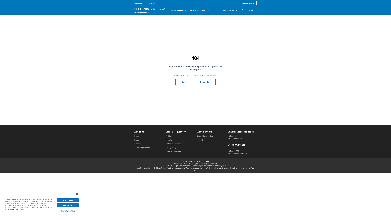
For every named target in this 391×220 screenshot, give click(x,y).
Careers (137, 144)
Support (211, 10)
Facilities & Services (197, 10)
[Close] (77, 194)
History (137, 136)
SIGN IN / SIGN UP (248, 3)
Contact (200, 140)
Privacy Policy (170, 148)
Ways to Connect (177, 10)
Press (136, 140)
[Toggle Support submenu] (216, 10)
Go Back (185, 82)
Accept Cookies (68, 200)
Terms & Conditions (173, 151)
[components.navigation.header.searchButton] (243, 10)
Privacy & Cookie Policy (16, 209)
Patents (168, 140)
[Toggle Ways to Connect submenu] (185, 10)
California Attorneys (173, 144)
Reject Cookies (68, 205)
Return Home (205, 82)
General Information (205, 136)
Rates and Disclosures (228, 10)
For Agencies (151, 3)
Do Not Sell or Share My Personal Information (68, 210)
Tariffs (168, 136)
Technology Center (142, 148)
